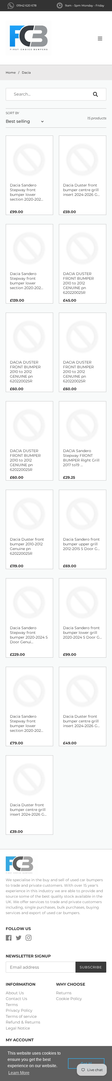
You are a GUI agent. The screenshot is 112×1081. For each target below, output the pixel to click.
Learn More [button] (18, 1073)
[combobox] (56, 94)
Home (11, 72)
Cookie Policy (69, 998)
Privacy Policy (19, 1010)
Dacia (26, 72)
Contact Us (16, 998)
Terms (12, 1004)
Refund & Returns (23, 1022)
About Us (15, 992)
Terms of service (21, 1016)
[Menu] (100, 38)
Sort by (12, 113)
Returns (63, 992)
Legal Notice (18, 1028)
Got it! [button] (86, 1063)
